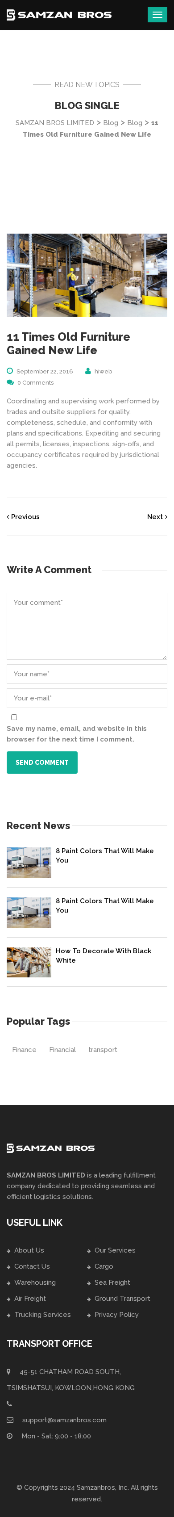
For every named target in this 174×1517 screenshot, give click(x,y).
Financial (62, 1050)
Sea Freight (112, 1282)
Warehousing (35, 1282)
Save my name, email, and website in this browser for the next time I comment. (77, 734)
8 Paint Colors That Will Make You (105, 855)
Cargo (104, 1266)
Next (155, 517)
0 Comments (35, 382)
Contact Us (32, 1266)
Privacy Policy (117, 1315)
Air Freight (30, 1299)
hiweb (103, 371)
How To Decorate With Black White (103, 955)
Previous (25, 517)
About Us (29, 1250)
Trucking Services (42, 1315)
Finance (24, 1050)
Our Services (115, 1250)
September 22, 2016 (45, 371)
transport (102, 1050)
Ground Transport (122, 1299)
